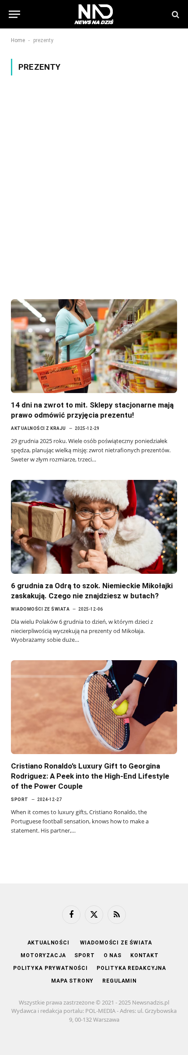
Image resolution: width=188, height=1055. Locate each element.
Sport (84, 955)
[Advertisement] (94, 187)
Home (18, 40)
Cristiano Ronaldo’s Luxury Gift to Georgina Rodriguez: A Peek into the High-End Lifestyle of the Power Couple (90, 776)
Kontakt (144, 955)
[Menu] (14, 14)
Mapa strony (72, 981)
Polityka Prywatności (50, 968)
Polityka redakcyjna (131, 968)
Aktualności (49, 943)
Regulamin (119, 981)
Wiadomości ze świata (116, 943)
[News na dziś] (94, 14)
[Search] (174, 14)
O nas (113, 955)
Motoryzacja (43, 955)
